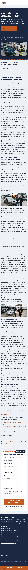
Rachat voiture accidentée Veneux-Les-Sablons (15, 428)
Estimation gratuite (8, 34)
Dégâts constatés (8, 488)
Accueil (2, 6)
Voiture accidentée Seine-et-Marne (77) (9, 530)
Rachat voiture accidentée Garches (11, 438)
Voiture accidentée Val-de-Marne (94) (9, 541)
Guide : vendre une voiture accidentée (9, 553)
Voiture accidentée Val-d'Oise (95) (8, 543)
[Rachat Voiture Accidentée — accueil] (4, 3)
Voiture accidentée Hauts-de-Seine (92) (10, 536)
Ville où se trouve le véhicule (10, 475)
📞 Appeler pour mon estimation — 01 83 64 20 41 (14, 502)
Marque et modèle (8, 463)
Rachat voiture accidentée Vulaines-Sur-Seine (14, 426)
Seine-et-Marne (8, 6)
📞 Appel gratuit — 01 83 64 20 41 (14, 568)
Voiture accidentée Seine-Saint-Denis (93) (10, 538)
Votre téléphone (7, 482)
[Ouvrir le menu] (17, 2)
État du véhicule (7, 469)
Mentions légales (5, 555)
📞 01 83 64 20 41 (9, 29)
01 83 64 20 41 (4, 549)
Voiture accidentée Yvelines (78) (8, 532)
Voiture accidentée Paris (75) (7, 528)
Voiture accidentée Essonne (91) (8, 534)
